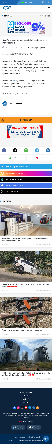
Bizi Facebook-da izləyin (15, 185)
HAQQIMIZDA (26, 392)
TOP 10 (26, 402)
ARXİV (26, 399)
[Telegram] (29, 408)
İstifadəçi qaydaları (19, 437)
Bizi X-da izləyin (12, 192)
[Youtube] (26, 408)
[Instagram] (18, 408)
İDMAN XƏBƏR (26, 120)
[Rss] (37, 408)
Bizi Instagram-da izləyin (15, 173)
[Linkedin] (33, 408)
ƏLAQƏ (26, 396)
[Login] (49, 2)
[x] (22, 408)
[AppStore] (34, 427)
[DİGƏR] (48, 8)
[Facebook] (14, 408)
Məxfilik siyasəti (34, 437)
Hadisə (47, 16)
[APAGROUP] (26, 421)
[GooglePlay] (18, 427)
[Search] (43, 2)
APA (15, 80)
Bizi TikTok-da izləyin (14, 179)
